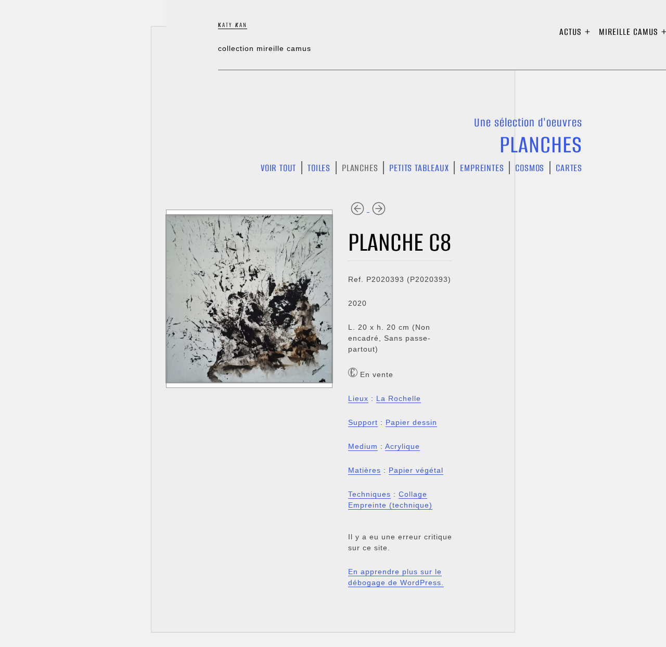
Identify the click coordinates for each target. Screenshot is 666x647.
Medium (363, 446)
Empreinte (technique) (390, 505)
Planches (540, 144)
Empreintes (482, 167)
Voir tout (278, 167)
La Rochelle (398, 398)
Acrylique (402, 446)
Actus (570, 31)
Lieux (358, 398)
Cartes (569, 167)
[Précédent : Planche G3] (358, 208)
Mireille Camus (628, 31)
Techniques (369, 494)
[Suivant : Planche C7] (378, 208)
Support (363, 422)
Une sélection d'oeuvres (528, 122)
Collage (413, 494)
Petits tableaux (419, 167)
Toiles (319, 167)
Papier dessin (411, 422)
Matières (364, 470)
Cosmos (529, 167)
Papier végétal (416, 470)
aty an (232, 24)
